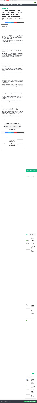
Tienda (21, 4)
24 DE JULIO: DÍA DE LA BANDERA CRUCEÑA (32, 390)
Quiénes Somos (5, 4)
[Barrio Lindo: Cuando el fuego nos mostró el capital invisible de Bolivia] (28, 309)
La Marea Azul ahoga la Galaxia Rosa (20, 143)
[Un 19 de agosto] (5, 140)
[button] (30, 401)
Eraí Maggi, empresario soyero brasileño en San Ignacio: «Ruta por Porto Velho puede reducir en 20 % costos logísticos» (12, 144)
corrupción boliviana (9, 123)
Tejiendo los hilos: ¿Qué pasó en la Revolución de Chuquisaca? (32, 381)
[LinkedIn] (12, 22)
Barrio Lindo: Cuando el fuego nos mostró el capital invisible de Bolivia (32, 310)
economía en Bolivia (12, 129)
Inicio (1, 4)
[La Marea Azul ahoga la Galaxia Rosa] (20, 140)
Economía (5, 8)
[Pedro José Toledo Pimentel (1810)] (28, 386)
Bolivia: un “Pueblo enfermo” (32, 395)
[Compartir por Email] (18, 22)
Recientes (27, 234)
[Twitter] (9, 22)
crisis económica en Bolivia (17, 126)
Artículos (3, 8)
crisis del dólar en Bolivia (7, 126)
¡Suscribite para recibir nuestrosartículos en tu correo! (31, 171)
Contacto (17, 4)
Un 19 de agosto (4, 143)
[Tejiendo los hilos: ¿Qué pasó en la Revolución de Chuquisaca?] (28, 380)
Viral (30, 234)
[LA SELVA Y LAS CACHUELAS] (28, 305)
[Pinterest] (15, 22)
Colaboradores (13, 4)
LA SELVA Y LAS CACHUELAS (32, 305)
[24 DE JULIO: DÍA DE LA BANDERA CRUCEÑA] (28, 390)
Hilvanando (10, 0)
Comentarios (33, 234)
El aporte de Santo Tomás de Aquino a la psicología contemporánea (30, 376)
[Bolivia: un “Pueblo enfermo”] (28, 395)
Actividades (8, 4)
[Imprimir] (21, 22)
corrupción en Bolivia (16, 123)
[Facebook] (6, 22)
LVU (19, 4)
